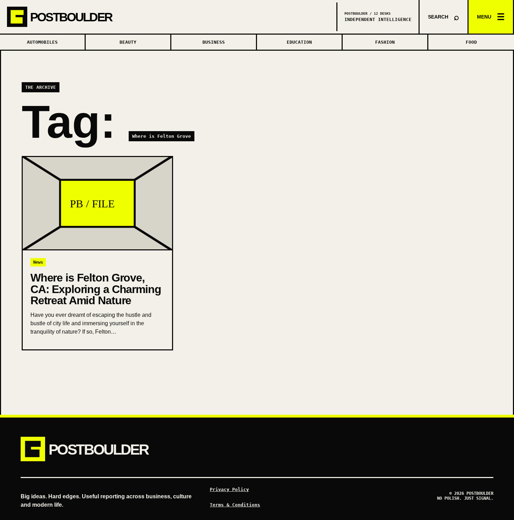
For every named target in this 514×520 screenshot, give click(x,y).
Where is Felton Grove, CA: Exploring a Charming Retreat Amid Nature (95, 289)
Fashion (385, 42)
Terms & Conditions (235, 504)
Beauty (128, 42)
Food (471, 42)
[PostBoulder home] (168, 16)
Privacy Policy (229, 489)
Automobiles (42, 42)
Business (213, 42)
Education (299, 42)
